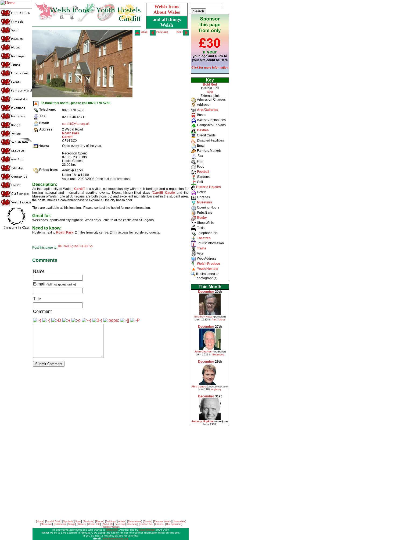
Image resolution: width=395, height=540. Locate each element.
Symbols (68, 521)
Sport (78, 521)
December (206, 292)
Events (148, 521)
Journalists (179, 521)
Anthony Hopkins (202, 421)
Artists (121, 521)
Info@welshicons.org (115, 538)
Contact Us (146, 524)
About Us (108, 524)
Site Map (132, 524)
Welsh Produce (111, 526)
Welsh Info (94, 524)
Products (89, 521)
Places (99, 521)
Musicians (46, 524)
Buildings (111, 521)
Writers (82, 524)
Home (40, 521)
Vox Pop (120, 524)
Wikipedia (112, 529)
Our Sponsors (173, 524)
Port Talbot (218, 319)
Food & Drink (53, 521)
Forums (159, 524)
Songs (71, 524)
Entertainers (134, 521)
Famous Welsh (162, 521)
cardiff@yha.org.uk (75, 124)
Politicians (60, 524)
